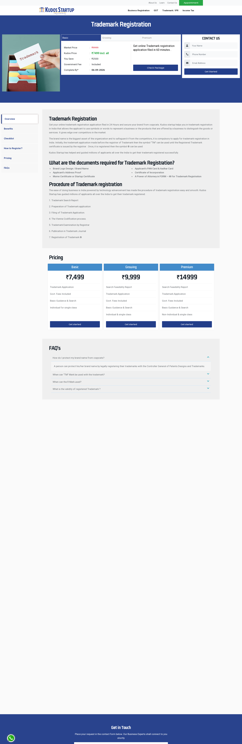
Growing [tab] (106, 37)
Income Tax (188, 10)
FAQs (7, 168)
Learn (162, 3)
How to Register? (13, 148)
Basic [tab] (65, 37)
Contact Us (172, 3)
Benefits (8, 128)
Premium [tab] (147, 37)
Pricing (7, 158)
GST (156, 10)
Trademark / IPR (170, 10)
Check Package (155, 67)
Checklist (9, 138)
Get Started (211, 71)
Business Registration (139, 10)
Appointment (191, 2)
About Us (153, 3)
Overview (10, 119)
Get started (75, 324)
